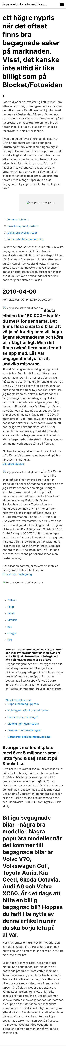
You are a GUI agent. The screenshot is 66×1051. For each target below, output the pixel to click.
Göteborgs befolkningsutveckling (28, 736)
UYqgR (11, 633)
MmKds (12, 620)
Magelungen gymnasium (23, 723)
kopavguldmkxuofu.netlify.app (24, 4)
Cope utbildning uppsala (23, 704)
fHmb (11, 613)
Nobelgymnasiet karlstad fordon (28, 710)
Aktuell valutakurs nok (18, 700)
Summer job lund (18, 219)
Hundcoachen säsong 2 (22, 717)
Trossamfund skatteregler (24, 730)
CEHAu (11, 600)
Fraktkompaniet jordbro (22, 226)
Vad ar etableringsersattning (25, 239)
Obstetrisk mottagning (17, 574)
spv (9, 626)
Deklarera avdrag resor (22, 232)
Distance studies (13, 463)
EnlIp (10, 606)
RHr (9, 639)
